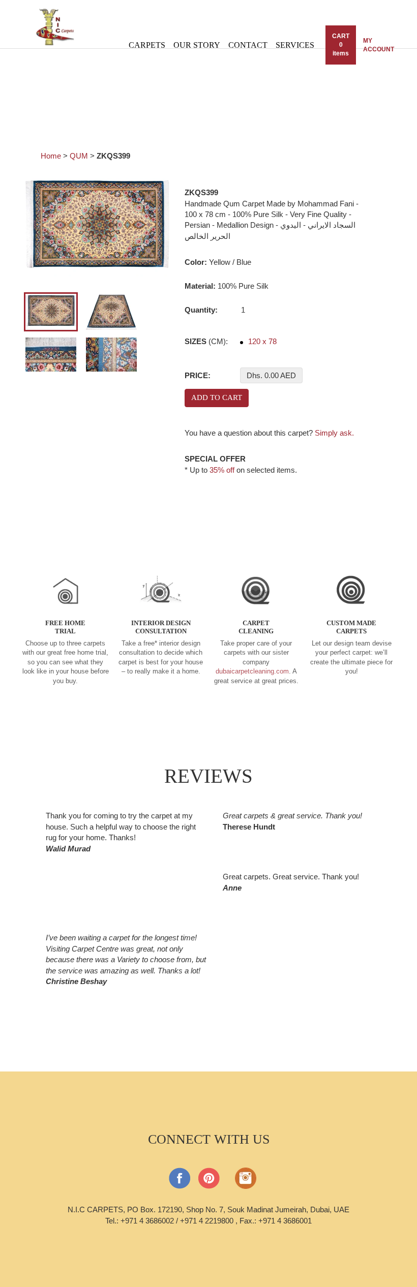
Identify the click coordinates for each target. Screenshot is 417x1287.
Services (295, 45)
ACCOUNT (378, 45)
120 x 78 (261, 341)
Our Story (196, 45)
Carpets (147, 45)
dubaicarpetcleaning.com (252, 671)
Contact (247, 45)
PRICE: (198, 375)
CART (340, 45)
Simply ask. (334, 432)
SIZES (206, 341)
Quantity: (201, 309)
